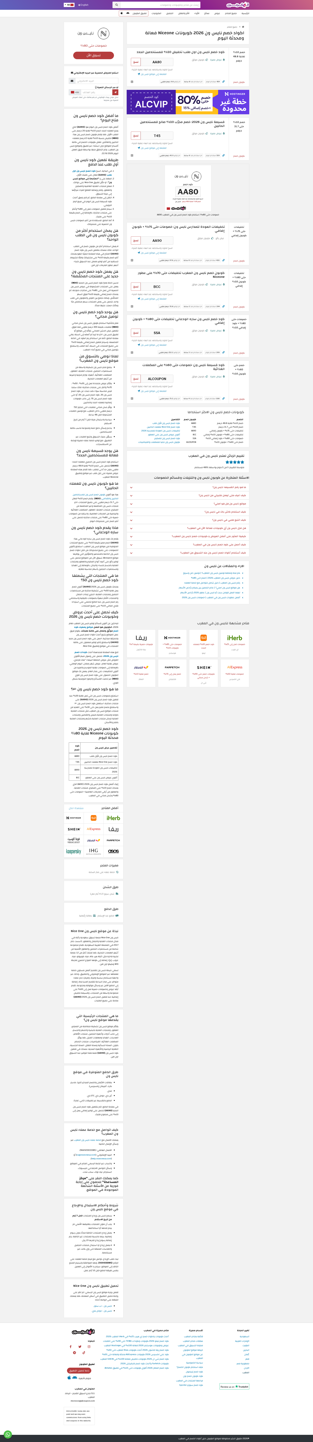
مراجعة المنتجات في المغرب (189, 1381)
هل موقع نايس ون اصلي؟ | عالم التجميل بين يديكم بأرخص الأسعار (209, 588)
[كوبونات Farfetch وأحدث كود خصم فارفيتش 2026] (172, 667)
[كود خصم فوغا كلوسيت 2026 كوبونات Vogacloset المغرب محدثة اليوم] (73, 840)
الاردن (246, 1368)
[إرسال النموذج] (115, 92)
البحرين (246, 1350)
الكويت (246, 1345)
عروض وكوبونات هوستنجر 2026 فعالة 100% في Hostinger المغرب (136, 1345)
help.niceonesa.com (101, 1159)
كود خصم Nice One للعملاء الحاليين (163, 427)
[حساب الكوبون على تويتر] (80, 1346)
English (84, 5)
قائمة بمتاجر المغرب (193, 1336)
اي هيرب (234, 649)
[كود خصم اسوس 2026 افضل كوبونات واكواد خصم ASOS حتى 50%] (113, 851)
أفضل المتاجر (110, 808)
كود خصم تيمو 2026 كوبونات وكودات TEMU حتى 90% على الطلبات (136, 1341)
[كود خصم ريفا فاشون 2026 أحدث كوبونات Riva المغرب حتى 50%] (141, 637)
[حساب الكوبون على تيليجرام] (74, 1352)
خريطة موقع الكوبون (193, 1350)
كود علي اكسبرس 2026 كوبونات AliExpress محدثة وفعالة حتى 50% (135, 1354)
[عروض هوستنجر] (188, 102)
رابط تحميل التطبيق (79, 1370)
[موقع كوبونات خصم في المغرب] (243, 27)
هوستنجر (172, 653)
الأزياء (196, 13)
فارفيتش (172, 679)
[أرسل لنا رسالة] (8, 1434)
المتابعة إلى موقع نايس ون (153, 74)
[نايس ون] (93, 33)
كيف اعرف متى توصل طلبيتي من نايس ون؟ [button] (222, 495)
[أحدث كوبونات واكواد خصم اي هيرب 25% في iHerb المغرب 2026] (235, 637)
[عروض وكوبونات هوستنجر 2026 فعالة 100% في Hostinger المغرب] (172, 637)
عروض (217, 13)
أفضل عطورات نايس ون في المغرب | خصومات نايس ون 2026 (211, 597)
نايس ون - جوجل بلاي (102, 1311)
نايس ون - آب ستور (103, 1306)
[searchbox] (160, 5)
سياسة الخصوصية (194, 1363)
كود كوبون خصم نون (193, 1376)
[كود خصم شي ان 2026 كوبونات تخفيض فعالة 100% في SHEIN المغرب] (203, 667)
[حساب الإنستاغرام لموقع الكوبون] (89, 1346)
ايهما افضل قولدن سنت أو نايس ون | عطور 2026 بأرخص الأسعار (210, 593)
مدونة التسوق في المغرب (190, 1345)
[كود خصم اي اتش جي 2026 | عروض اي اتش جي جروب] (93, 851)
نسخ (135, 62)
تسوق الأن (94, 55)
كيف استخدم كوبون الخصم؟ (190, 1367)
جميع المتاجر (231, 13)
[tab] (188, 487)
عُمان (246, 1354)
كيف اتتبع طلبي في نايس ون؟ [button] (229, 520)
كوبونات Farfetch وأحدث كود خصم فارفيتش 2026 (144, 1364)
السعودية (244, 1336)
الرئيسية (245, 13)
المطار (141, 679)
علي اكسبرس (234, 679)
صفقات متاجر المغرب (193, 1341)
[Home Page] (237, 5)
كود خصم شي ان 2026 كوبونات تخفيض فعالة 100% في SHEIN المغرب (134, 1359)
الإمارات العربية (242, 1341)
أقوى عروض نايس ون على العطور (164, 435)
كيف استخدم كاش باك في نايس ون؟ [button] (225, 511)
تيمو (203, 653)
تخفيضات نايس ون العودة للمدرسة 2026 (160, 431)
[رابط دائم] (223, 81)
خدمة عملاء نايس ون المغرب (87, 1140)
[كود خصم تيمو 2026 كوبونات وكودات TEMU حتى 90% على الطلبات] (203, 637)
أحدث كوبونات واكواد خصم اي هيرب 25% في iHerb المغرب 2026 (137, 1336)
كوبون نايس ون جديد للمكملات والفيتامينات (159, 442)
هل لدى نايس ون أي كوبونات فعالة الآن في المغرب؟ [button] (216, 528)
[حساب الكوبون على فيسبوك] (70, 1346)
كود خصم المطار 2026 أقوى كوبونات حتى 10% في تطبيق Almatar (137, 1368)
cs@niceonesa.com (86, 1155)
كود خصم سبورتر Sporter (191, 1385)
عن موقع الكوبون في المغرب (192, 1356)
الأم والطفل (183, 13)
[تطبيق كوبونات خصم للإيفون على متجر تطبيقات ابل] (122, 13)
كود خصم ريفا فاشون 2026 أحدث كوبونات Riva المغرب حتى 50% (137, 1350)
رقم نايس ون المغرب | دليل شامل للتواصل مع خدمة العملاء (212, 583)
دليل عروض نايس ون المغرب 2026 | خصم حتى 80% (215, 578)
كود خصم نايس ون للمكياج (167, 438)
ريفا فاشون (141, 649)
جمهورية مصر (243, 1364)
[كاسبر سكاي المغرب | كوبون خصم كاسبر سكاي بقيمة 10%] (73, 851)
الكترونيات (156, 13)
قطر (247, 1359)
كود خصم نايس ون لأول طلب (166, 423)
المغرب (245, 1373)
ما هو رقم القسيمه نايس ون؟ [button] (229, 487)
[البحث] (116, 5)
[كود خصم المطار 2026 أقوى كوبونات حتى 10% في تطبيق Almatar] (141, 667)
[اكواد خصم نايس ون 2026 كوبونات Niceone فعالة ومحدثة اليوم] (188, 188)
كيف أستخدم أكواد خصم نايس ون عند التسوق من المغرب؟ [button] (213, 552)
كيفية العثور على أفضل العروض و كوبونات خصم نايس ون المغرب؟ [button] (209, 536)
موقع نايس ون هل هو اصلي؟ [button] (230, 503)
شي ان (203, 683)
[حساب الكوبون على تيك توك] (84, 1352)
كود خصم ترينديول (194, 1372)
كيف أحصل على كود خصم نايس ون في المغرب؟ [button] (219, 544)
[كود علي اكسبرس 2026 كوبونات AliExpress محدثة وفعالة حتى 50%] (235, 667)
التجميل (169, 13)
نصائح (206, 13)
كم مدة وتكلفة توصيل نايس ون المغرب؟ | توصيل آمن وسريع (211, 573)
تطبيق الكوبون (140, 13)
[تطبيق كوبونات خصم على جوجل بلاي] (127, 13)
